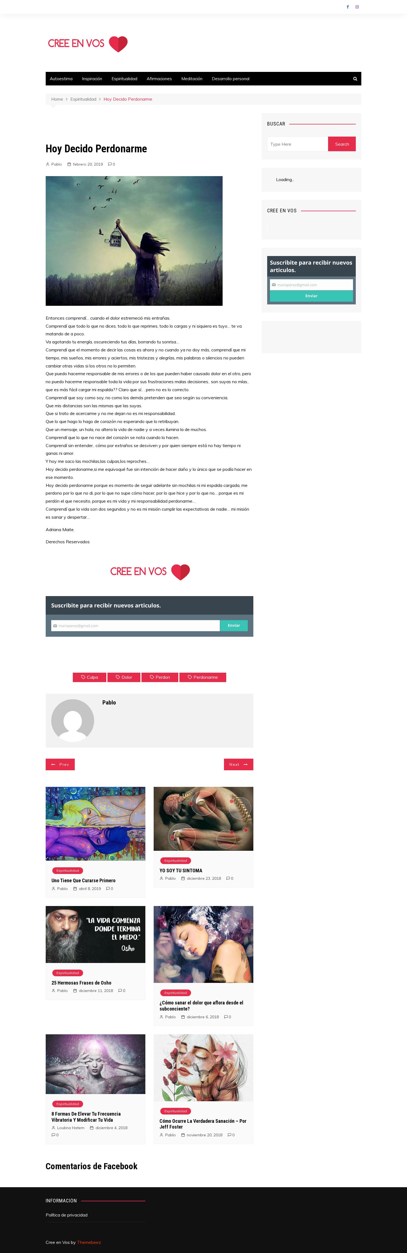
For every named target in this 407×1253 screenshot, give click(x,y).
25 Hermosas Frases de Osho (81, 983)
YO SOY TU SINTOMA (180, 870)
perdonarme (206, 677)
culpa (92, 677)
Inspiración (92, 78)
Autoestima (61, 78)
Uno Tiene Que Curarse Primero (83, 880)
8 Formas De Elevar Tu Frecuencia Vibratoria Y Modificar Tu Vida (86, 1117)
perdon (163, 677)
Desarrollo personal (230, 78)
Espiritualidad (124, 78)
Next (234, 764)
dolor (127, 677)
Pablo (56, 164)
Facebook (348, 7)
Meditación (191, 78)
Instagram (357, 7)
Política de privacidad (66, 1215)
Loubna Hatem (70, 1127)
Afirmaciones (159, 78)
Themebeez (89, 1242)
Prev (64, 764)
